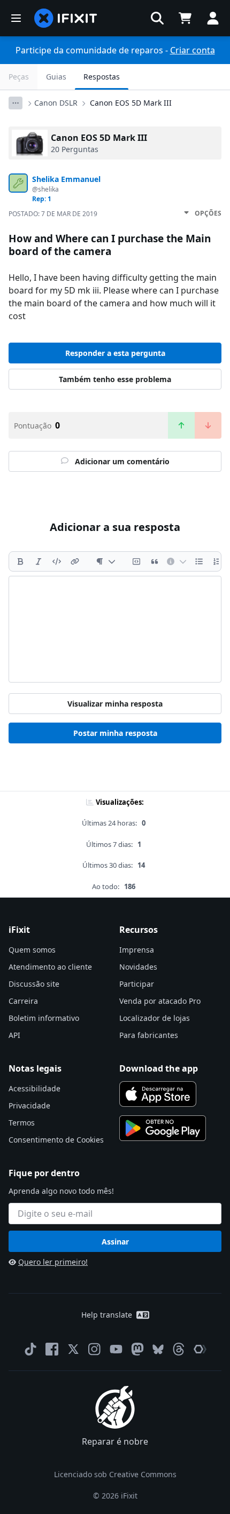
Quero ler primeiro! (53, 1262)
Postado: (53, 213)
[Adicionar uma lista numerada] (217, 561)
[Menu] (16, 18)
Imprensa (136, 950)
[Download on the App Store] (157, 1094)
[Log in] (213, 18)
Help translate (106, 1315)
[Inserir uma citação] (154, 561)
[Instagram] (94, 1349)
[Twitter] (73, 1349)
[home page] (65, 18)
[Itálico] (38, 561)
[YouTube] (116, 1349)
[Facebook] (51, 1349)
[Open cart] (185, 18)
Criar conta (192, 50)
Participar (136, 984)
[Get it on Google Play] (162, 1128)
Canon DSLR (56, 103)
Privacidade (29, 1105)
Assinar (115, 1241)
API (14, 1035)
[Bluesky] (158, 1349)
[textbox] (115, 629)
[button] (157, 18)
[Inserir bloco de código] (136, 561)
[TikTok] (30, 1349)
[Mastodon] (137, 1349)
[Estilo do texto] (105, 561)
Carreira (23, 1001)
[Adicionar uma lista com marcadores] (199, 561)
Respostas (101, 77)
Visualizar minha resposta (115, 704)
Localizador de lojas (154, 1018)
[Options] (15, 103)
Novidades (138, 967)
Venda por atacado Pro (160, 1001)
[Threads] (178, 1349)
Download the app (158, 1068)
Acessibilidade (34, 1088)
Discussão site (34, 984)
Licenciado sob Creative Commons (115, 1474)
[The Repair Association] (200, 1349)
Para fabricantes (148, 1035)
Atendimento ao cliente (50, 967)
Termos (22, 1122)
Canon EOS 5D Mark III (131, 103)
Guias (56, 77)
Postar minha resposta (115, 733)
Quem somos (32, 950)
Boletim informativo (44, 1018)
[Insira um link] (74, 561)
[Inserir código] (56, 561)
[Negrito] (20, 561)
